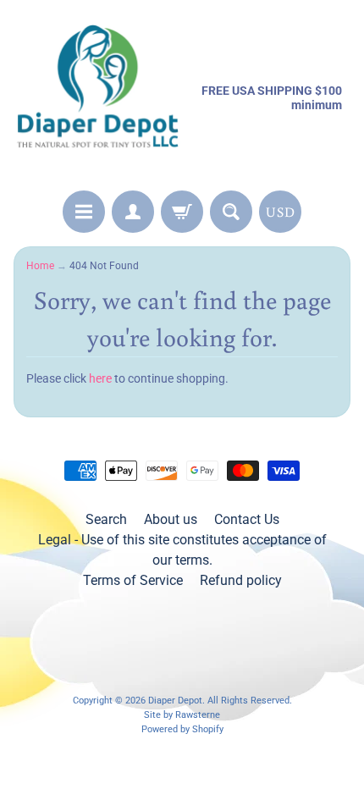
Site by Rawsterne (182, 714)
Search (106, 519)
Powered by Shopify (182, 729)
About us (170, 519)
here (100, 378)
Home (40, 266)
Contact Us (246, 519)
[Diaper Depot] (98, 98)
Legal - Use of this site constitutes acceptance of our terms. (182, 550)
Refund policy (241, 580)
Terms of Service (133, 580)
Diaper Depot (175, 700)
